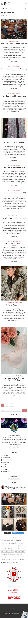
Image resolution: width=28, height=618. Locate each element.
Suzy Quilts (9, 559)
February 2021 (6, 471)
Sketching (3, 559)
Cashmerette (10, 540)
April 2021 (5, 467)
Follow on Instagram (18, 532)
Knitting (2, 551)
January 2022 (6, 455)
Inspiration (20, 548)
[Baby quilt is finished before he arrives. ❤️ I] (20, 512)
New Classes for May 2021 (14, 243)
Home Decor (12, 41)
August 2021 (6, 462)
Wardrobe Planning (15, 562)
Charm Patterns (17, 540)
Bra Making (3, 540)
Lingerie (12, 551)
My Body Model (4, 554)
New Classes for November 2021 (14, 96)
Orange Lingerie (12, 554)
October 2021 (6, 457)
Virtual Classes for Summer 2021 (14, 218)
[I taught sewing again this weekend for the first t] (7, 499)
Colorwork (13, 543)
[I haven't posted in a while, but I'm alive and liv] (7, 512)
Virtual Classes (16, 66)
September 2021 (7, 460)
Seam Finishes (9, 556)
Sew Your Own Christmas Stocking (14, 44)
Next (11, 405)
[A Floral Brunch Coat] (14, 283)
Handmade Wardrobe (12, 302)
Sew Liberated (21, 556)
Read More (14, 61)
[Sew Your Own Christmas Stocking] (14, 29)
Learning (7, 551)
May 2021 (5, 464)
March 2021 (5, 469)
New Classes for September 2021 (14, 193)
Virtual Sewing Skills (5, 562)
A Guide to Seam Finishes (14, 142)
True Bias (15, 559)
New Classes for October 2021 (14, 168)
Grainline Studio (22, 546)
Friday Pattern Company (12, 546)
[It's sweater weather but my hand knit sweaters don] (20, 525)
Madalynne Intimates (19, 551)
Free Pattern (3, 546)
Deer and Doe (19, 543)
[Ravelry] (6, 8)
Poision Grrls (19, 554)
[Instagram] (1, 8)
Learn (17, 41)
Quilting (2, 556)
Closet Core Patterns (5, 543)
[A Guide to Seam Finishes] (14, 128)
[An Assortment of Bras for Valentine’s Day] (14, 350)
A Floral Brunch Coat (14, 305)
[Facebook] (3, 8)
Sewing (20, 302)
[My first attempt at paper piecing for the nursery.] (7, 525)
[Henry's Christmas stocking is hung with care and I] (20, 499)
